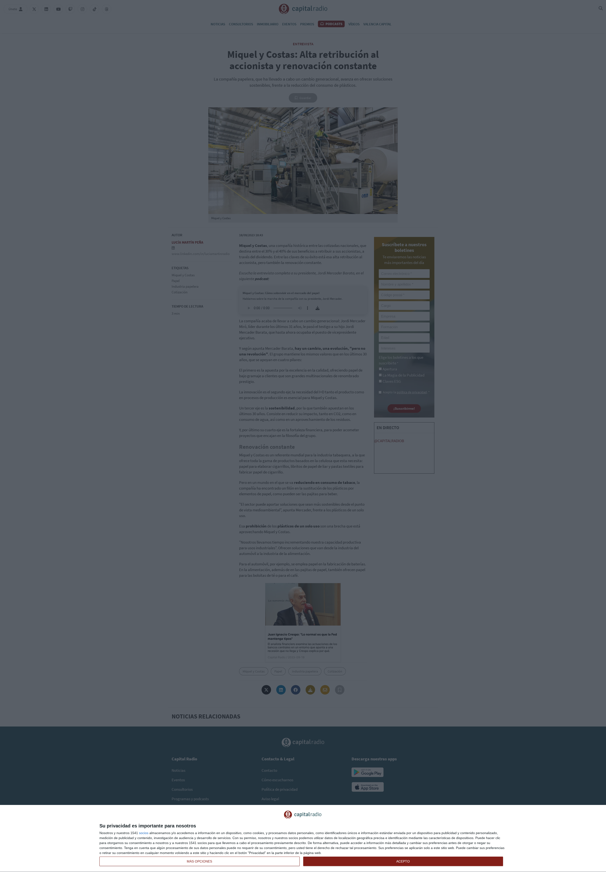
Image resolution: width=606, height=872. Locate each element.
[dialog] (303, 838)
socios (143, 833)
